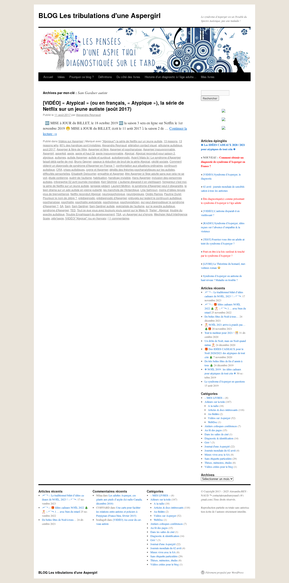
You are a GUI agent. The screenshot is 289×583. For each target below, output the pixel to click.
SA (61, 206)
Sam (67, 206)
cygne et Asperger (97, 169)
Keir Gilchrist (109, 182)
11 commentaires (118, 218)
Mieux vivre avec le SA (217, 454)
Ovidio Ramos (154, 194)
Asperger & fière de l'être (72, 149)
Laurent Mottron (121, 186)
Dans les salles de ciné (216, 434)
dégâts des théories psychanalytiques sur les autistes (142, 169)
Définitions (105, 77)
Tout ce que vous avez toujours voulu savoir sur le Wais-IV (112, 210)
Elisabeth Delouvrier (83, 173)
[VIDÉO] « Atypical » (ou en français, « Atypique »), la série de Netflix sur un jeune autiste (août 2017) (113, 105)
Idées (61, 77)
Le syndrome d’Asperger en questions (225, 381)
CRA (59, 169)
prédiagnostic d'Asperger (111, 198)
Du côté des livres (128, 77)
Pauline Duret (172, 194)
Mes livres (207, 77)
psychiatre (67, 202)
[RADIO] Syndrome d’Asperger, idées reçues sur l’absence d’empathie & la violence (223, 227)
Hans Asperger (141, 178)
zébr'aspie (57, 218)
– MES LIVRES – (214, 397)
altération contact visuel (142, 145)
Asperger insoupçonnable (159, 149)
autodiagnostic (121, 157)
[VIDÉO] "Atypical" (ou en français (85, 218)
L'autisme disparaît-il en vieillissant (139, 182)
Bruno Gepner (82, 161)
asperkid (60, 153)
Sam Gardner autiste (102, 206)
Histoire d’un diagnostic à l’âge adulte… (170, 77)
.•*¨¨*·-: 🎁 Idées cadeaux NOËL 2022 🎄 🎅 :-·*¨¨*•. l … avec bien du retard (225, 308)
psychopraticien (130, 202)
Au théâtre (213, 414)
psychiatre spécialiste (88, 202)
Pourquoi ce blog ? (81, 77)
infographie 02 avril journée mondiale (77, 182)
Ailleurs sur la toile (215, 401)
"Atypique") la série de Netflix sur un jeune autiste (132, 141)
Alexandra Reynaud (88, 115)
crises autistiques (74, 169)
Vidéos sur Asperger (70, 141)
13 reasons (170, 141)
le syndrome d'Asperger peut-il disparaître (157, 186)
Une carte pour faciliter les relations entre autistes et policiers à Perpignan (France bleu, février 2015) (118, 511)
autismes (60, 157)
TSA (118, 214)
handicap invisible (119, 178)
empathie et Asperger (111, 173)
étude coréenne (58, 178)
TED (73, 210)
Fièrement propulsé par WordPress (224, 572)
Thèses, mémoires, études (218, 462)
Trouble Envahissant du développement (90, 214)
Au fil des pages (213, 430)
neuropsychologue (113, 194)
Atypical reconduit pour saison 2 (155, 153)
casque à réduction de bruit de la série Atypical (121, 161)
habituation (100, 178)
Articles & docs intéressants (223, 410)
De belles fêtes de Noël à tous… (222, 316)
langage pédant (100, 186)
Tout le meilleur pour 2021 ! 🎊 (221, 332)
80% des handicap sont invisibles (80, 145)
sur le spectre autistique (160, 206)
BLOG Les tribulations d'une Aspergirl (99, 15)
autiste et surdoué (99, 157)
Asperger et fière (98, 149)
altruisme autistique (170, 145)
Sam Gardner (80, 206)
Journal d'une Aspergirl (217, 446)
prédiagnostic (86, 198)
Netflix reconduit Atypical (85, 194)
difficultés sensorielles (56, 173)
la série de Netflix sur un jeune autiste (66, 186)
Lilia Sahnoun (149, 190)
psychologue (111, 202)
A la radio (213, 406)
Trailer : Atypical (159, 210)
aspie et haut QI (85, 153)
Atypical (129, 153)
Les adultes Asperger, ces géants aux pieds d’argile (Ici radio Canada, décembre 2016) (119, 499)
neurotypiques (135, 194)
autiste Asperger (77, 157)
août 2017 (49, 149)
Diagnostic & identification (219, 438)
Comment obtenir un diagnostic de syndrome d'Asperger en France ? (112, 163)
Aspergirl (48, 153)
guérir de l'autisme (80, 178)
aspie (70, 153)
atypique (48, 157)
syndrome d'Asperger (56, 210)
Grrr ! (208, 442)
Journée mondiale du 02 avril (220, 450)
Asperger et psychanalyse (126, 149)
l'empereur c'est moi (174, 182)
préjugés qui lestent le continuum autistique (155, 198)
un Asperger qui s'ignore (138, 214)
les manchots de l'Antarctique (121, 190)
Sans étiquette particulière (218, 458)
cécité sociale (159, 161)
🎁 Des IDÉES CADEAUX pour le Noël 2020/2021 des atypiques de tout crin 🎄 (225, 353)
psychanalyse (51, 202)
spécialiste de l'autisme (130, 206)
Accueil (48, 77)
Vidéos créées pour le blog (219, 466)
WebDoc (212, 422)
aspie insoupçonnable (109, 153)
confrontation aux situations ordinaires (139, 165)
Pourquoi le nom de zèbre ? (60, 198)
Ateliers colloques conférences (221, 426)
